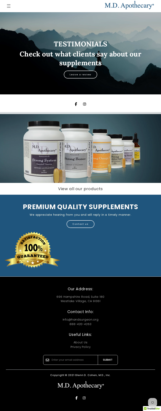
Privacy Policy (80, 347)
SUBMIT (108, 360)
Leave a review (80, 74)
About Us (81, 342)
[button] (9, 6)
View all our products (80, 189)
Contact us (80, 224)
